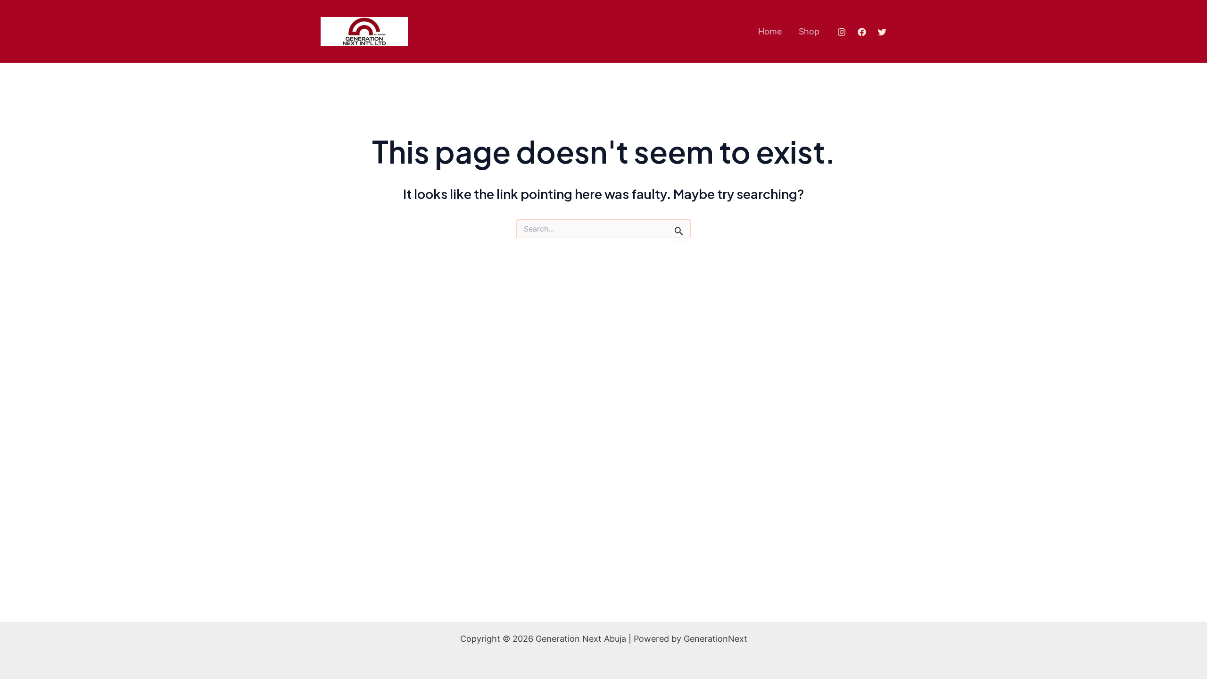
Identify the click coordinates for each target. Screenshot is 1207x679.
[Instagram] (841, 32)
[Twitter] (882, 32)
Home (770, 31)
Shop (809, 31)
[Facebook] (862, 32)
